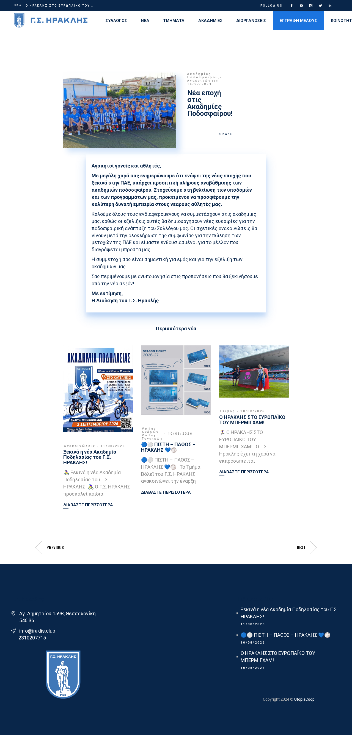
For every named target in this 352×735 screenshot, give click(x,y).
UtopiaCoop (304, 699)
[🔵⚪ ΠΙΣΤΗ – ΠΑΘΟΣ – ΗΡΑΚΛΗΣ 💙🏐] (176, 380)
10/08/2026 (180, 433)
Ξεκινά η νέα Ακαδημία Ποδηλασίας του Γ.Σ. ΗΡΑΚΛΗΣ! (89, 457)
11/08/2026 (113, 446)
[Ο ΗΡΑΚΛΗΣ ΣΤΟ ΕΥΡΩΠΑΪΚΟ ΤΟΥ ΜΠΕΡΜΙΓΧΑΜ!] (254, 371)
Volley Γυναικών (152, 437)
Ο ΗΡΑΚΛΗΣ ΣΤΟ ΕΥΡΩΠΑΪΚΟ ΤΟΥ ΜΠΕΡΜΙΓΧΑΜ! (60, 5)
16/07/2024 (199, 84)
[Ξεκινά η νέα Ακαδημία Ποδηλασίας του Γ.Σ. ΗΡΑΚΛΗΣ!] (98, 388)
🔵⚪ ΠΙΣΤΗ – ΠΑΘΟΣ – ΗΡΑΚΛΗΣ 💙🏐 (168, 447)
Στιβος (227, 411)
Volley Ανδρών (150, 430)
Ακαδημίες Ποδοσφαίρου (202, 75)
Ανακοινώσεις (203, 80)
